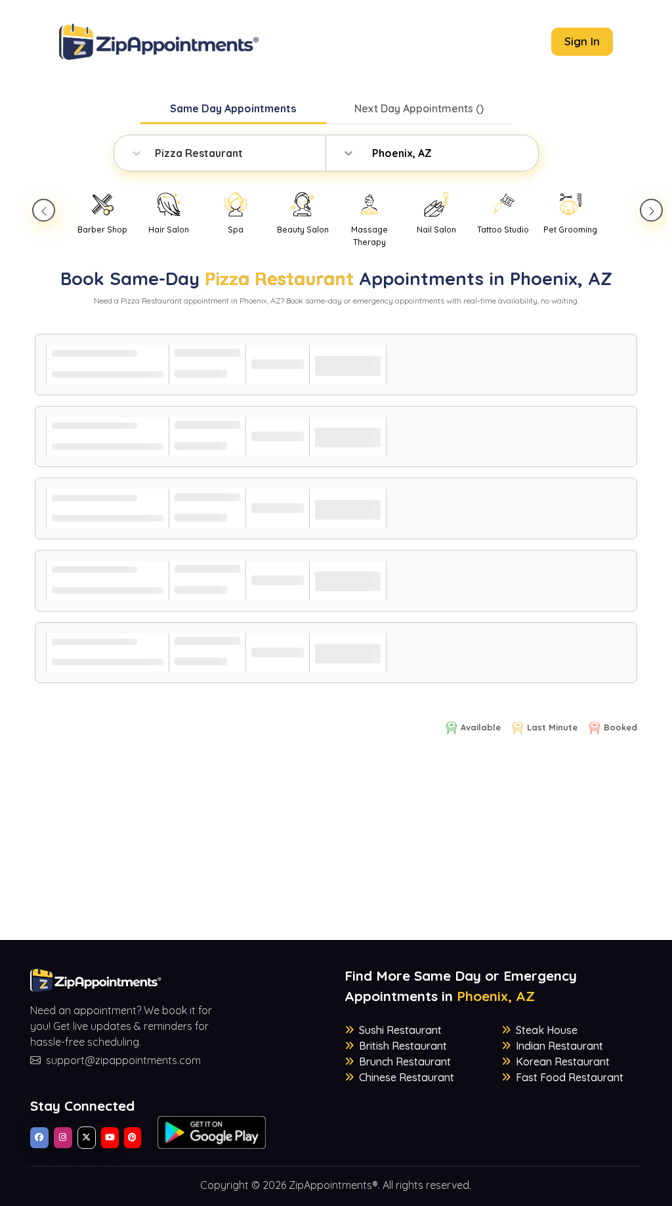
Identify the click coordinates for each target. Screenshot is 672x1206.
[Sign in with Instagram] (63, 1137)
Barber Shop (102, 229)
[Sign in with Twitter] (86, 1138)
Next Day (419, 108)
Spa (235, 229)
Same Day (233, 108)
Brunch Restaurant (405, 1061)
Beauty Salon (303, 229)
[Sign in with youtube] (110, 1137)
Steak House (547, 1030)
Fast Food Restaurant (569, 1077)
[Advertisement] (336, 848)
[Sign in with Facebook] (39, 1137)
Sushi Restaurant (400, 1030)
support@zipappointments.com (123, 1060)
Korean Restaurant (563, 1061)
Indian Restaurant (559, 1045)
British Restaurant (403, 1045)
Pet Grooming (570, 229)
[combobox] (156, 153)
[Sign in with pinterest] (132, 1137)
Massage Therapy (369, 236)
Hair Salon (168, 229)
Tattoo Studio (503, 229)
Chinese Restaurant (406, 1077)
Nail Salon (436, 229)
